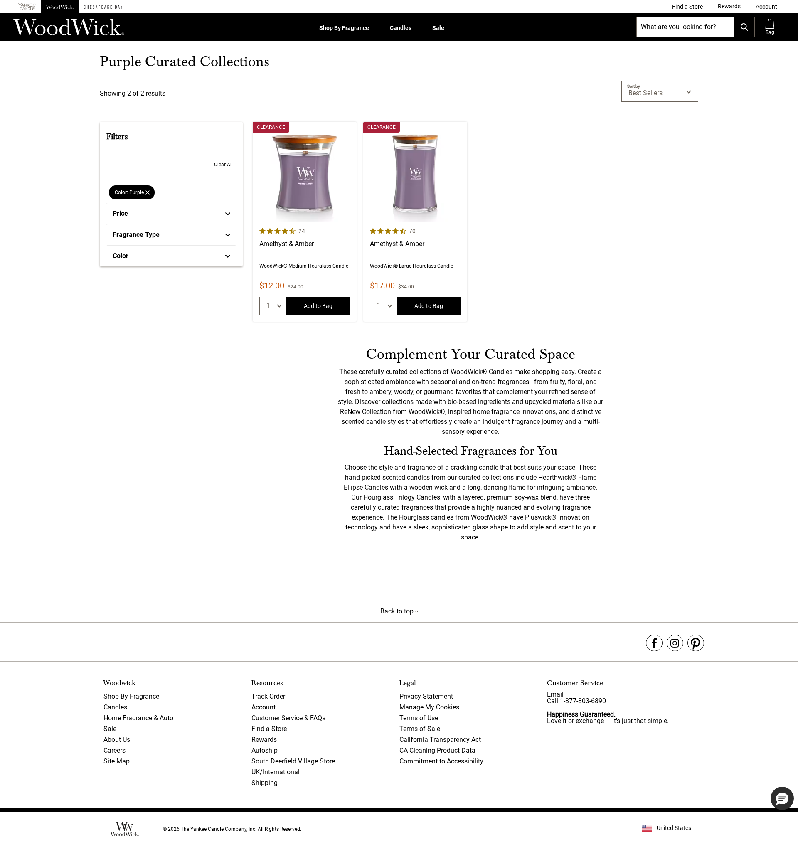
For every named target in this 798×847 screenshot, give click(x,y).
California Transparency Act (440, 740)
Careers (114, 750)
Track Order (268, 696)
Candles (400, 28)
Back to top (397, 611)
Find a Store (269, 729)
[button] (766, 6)
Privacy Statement (426, 696)
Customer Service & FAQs (288, 718)
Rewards (264, 740)
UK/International (275, 772)
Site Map (116, 761)
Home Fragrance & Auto (138, 718)
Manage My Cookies (429, 707)
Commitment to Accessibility (441, 761)
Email (555, 694)
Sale (438, 28)
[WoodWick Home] (60, 7)
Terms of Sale (419, 729)
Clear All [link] (223, 164)
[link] (687, 6)
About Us (116, 740)
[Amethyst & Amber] (305, 222)
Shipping (264, 783)
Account (263, 707)
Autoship (264, 750)
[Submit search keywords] (744, 27)
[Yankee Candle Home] (27, 7)
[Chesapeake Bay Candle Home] (103, 7)
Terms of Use (418, 718)
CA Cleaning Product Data (437, 750)
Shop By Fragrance (344, 28)
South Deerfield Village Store (293, 761)
